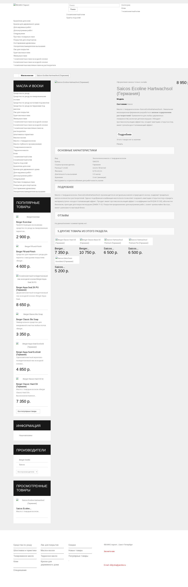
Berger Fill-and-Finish (25, 251)
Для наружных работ (22, 27)
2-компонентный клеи (75, 15)
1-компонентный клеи (131, 11)
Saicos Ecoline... (23, 508)
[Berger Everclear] (32, 217)
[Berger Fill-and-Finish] (32, 246)
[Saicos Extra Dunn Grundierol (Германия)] (67, 260)
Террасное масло (20, 150)
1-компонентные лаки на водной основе (30, 59)
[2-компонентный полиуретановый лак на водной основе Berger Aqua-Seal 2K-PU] (32, 279)
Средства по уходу (21, 93)
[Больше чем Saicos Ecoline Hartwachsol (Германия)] (32, 502)
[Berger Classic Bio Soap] (32, 314)
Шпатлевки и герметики (23, 134)
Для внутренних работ (22, 30)
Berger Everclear (24, 222)
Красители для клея (21, 21)
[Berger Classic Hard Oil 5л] (32, 378)
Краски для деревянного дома (26, 24)
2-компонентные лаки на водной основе (30, 62)
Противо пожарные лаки (24, 37)
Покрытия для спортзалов (24, 40)
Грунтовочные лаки (21, 53)
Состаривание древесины (24, 43)
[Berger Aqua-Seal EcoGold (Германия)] (32, 345)
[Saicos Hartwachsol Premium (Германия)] (116, 241)
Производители (31, 450)
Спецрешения (19, 34)
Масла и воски (27, 76)
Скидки (72, 545)
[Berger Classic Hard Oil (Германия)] (67, 241)
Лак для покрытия (21, 49)
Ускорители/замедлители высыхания (29, 46)
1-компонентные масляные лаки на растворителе (34, 65)
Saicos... (109, 248)
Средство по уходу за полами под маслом (31, 103)
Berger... (60, 248)
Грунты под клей (73, 18)
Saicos (22, 465)
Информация (28, 426)
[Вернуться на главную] (16, 75)
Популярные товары (78, 556)
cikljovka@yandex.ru (118, 565)
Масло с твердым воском (24, 141)
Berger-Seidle (24, 460)
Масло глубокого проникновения (27, 144)
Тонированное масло (22, 147)
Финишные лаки (20, 56)
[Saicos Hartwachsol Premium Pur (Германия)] (140, 241)
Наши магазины (25, 435)
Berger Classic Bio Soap (27, 319)
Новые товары (76, 550)
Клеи (124, 8)
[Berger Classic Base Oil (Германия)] (91, 241)
